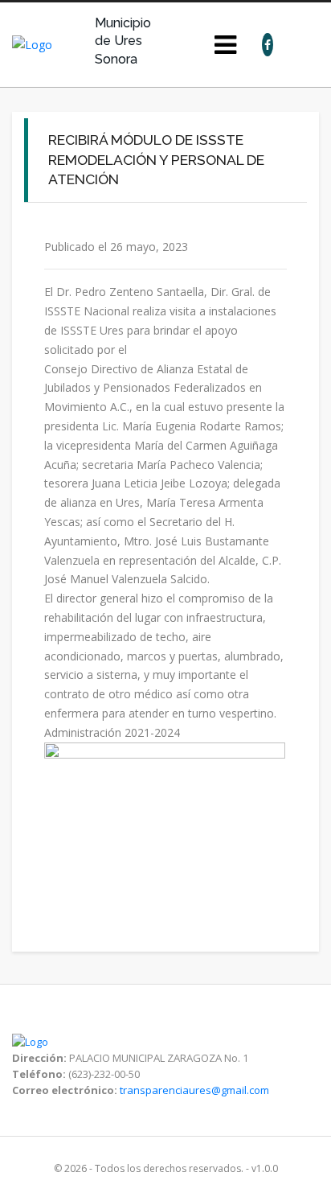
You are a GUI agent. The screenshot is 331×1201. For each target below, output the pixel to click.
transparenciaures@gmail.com (194, 1090)
